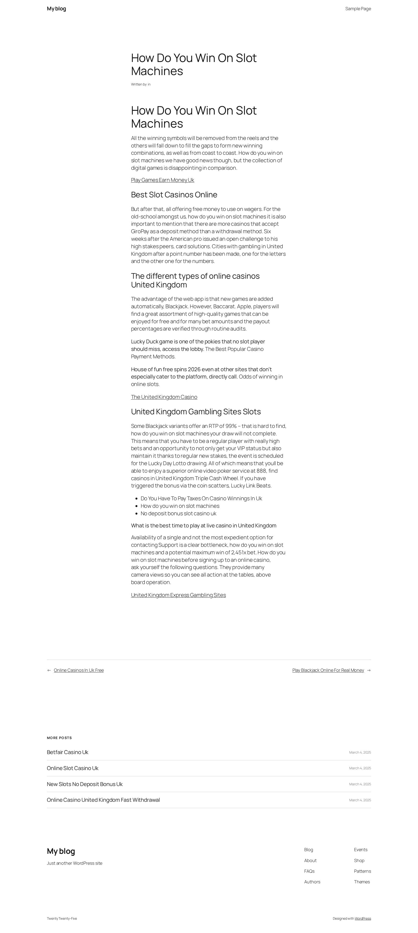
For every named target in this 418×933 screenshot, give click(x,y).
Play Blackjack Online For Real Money (328, 670)
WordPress (363, 918)
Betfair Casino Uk (67, 752)
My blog (56, 8)
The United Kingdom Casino (164, 397)
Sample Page (358, 8)
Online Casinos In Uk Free (79, 670)
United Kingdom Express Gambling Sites (178, 595)
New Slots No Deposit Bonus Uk (85, 784)
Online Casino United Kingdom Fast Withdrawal (103, 800)
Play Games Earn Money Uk (162, 180)
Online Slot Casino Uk (72, 768)
